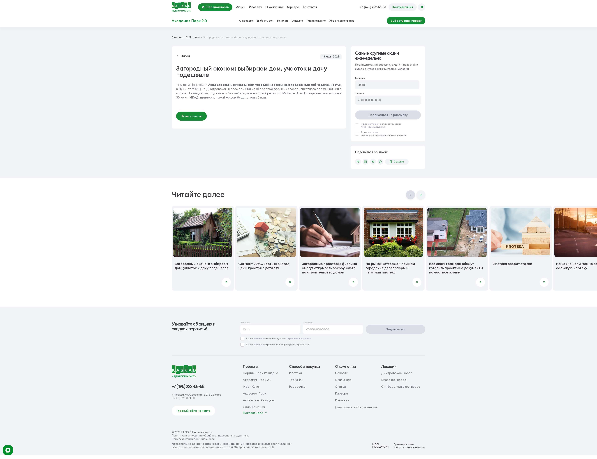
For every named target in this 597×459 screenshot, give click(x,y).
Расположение (316, 20)
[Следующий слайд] (420, 194)
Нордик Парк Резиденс (260, 373)
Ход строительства (341, 20)
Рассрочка (297, 386)
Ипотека (255, 7)
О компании (274, 7)
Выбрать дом (265, 20)
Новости (341, 373)
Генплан (282, 20)
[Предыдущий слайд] (410, 194)
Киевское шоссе (393, 380)
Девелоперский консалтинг (356, 407)
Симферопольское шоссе (400, 386)
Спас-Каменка (254, 407)
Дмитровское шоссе (396, 373)
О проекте (246, 20)
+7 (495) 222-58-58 (373, 7)
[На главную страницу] (181, 7)
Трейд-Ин (296, 380)
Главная (177, 37)
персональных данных (373, 126)
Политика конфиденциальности (193, 439)
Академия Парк (254, 393)
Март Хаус (251, 386)
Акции (240, 7)
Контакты (310, 7)
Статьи (340, 386)
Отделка (297, 20)
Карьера (292, 7)
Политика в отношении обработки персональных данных (210, 435)
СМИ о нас (193, 37)
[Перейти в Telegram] (421, 7)
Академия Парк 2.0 (189, 21)
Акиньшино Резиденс (259, 400)
